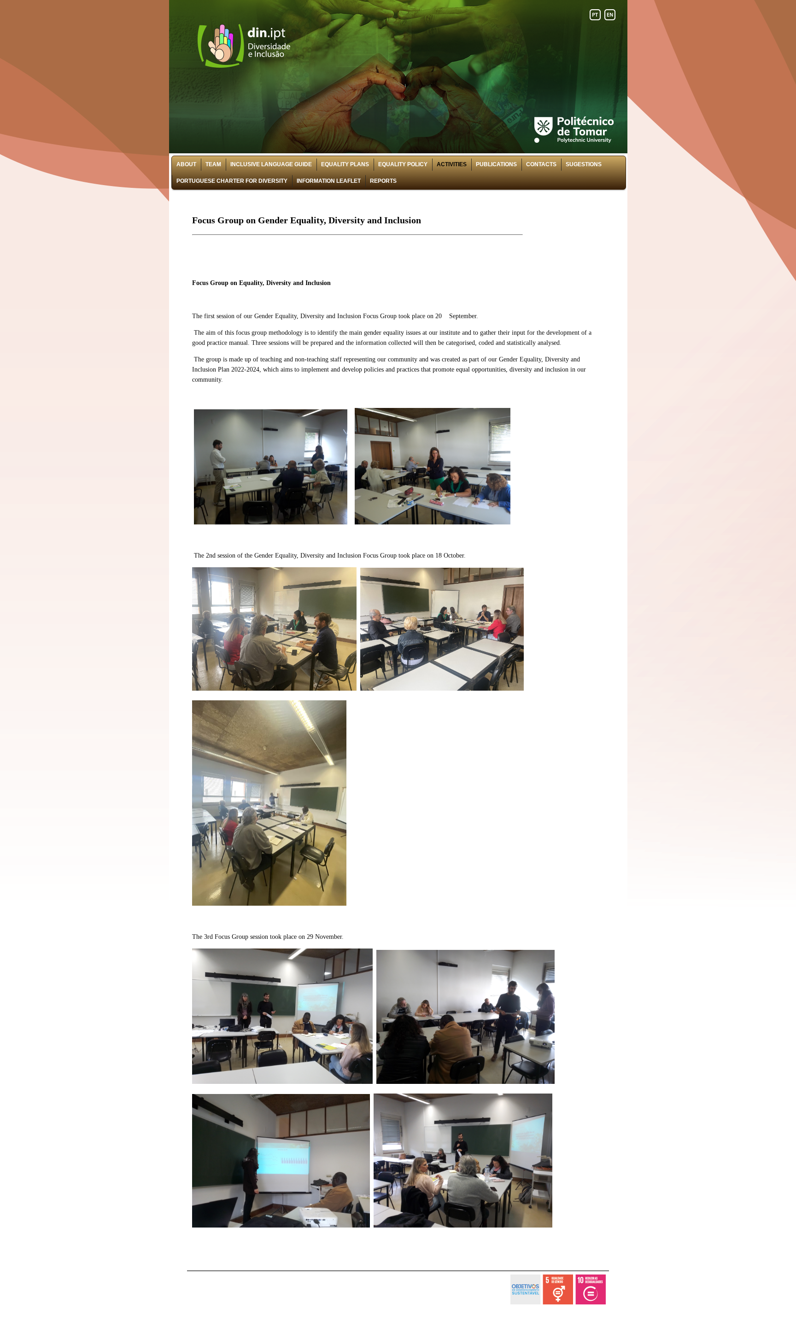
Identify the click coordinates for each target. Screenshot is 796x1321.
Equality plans (345, 164)
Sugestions (584, 164)
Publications (496, 164)
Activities (452, 164)
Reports (383, 181)
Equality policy (402, 164)
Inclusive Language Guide (271, 164)
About (186, 164)
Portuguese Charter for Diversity (231, 181)
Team (213, 164)
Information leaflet (329, 181)
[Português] (595, 18)
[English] (609, 18)
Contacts (541, 164)
